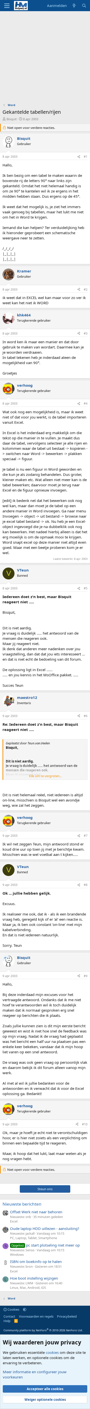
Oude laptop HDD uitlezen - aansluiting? (44, 1228)
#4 (86, 403)
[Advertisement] (45, 58)
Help (7, 1321)
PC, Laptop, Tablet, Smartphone (33, 1238)
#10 (85, 1124)
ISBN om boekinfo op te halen (36, 1261)
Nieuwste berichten (22, 1204)
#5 (86, 588)
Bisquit (11, 119)
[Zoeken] (84, 5)
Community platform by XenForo (43, 1330)
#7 (86, 836)
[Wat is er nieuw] (74, 5)
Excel (14, 1221)
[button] (24, 1309)
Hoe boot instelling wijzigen (34, 1278)
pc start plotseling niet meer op (45, 1245)
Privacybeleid (67, 1316)
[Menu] (7, 6)
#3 (86, 333)
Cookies (13, 1309)
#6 (86, 716)
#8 (86, 885)
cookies (52, 1352)
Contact (9, 1316)
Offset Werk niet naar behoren (36, 1211)
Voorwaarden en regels (36, 1316)
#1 (86, 156)
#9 (86, 976)
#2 (86, 289)
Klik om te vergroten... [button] (45, 776)
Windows (17, 1254)
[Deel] (79, 157)
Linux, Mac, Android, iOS (28, 1287)
